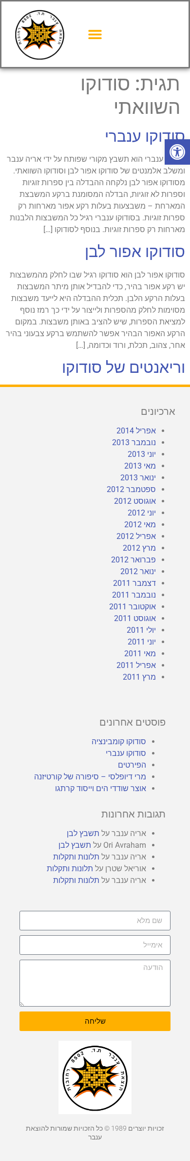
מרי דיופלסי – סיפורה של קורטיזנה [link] (90, 776)
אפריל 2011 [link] (136, 665)
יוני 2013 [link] (142, 454)
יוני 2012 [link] (142, 512)
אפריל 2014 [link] (136, 430)
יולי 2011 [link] (141, 630)
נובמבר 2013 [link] (134, 442)
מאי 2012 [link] (140, 524)
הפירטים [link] (132, 765)
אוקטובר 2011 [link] (132, 606)
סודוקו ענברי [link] (145, 136)
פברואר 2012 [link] (133, 559)
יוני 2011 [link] (142, 641)
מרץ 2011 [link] (139, 677)
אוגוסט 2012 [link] (135, 501)
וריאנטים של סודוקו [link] (123, 367)
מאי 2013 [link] (140, 466)
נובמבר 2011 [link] (134, 595)
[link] (177, 152)
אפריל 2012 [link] (136, 536)
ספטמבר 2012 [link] (131, 489)
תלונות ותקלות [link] (76, 856)
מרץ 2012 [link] (139, 548)
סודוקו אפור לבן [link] (135, 251)
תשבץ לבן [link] (83, 833)
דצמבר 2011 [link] (134, 583)
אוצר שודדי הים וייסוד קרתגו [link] (100, 788)
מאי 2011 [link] (140, 653)
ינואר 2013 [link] (138, 477)
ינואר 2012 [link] (138, 571)
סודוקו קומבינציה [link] (119, 741)
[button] (95, 34)
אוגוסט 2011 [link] (135, 618)
